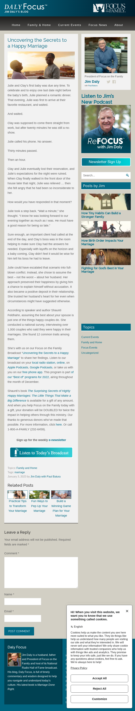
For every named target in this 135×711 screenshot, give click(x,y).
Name (9, 594)
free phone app (32, 372)
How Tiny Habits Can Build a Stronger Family (101, 214)
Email (9, 611)
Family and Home (26, 468)
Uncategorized (89, 352)
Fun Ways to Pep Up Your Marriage (39, 505)
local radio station (43, 362)
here (59, 424)
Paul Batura (92, 86)
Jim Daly (25, 8)
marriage (19, 472)
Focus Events (89, 347)
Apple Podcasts (18, 367)
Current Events (90, 337)
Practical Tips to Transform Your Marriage (17, 505)
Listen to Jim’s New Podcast (97, 99)
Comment (11, 553)
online (61, 362)
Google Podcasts (41, 367)
